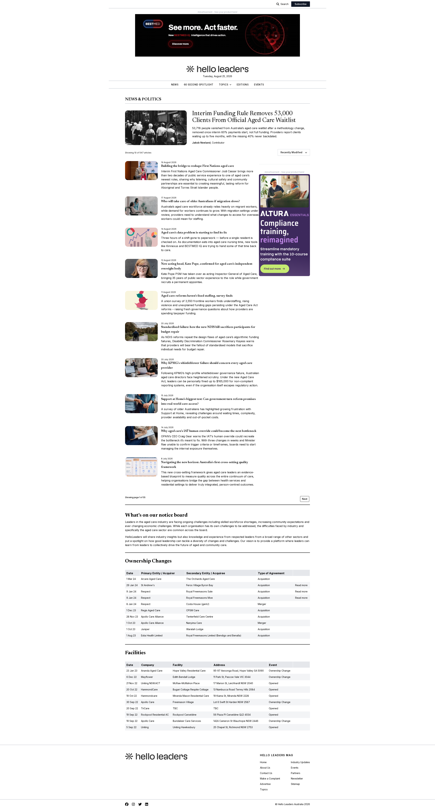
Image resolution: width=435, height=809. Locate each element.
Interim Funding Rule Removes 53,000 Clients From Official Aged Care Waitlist (244, 117)
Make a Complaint (270, 778)
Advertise (265, 783)
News (174, 84)
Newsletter (297, 778)
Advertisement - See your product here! (217, 12)
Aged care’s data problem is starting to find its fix (194, 232)
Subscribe (301, 4)
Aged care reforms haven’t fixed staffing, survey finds (197, 295)
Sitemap (295, 783)
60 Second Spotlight (198, 84)
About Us (265, 767)
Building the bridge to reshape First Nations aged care (197, 166)
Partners (295, 773)
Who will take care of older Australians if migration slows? (200, 201)
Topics (223, 84)
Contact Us (266, 773)
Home (263, 762)
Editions (243, 84)
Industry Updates (300, 762)
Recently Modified (291, 152)
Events (259, 84)
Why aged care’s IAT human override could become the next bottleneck (208, 431)
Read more (301, 585)
